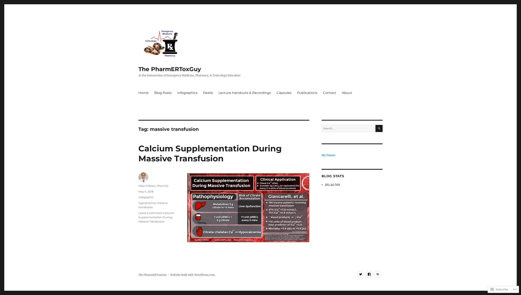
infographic (146, 197)
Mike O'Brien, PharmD (153, 185)
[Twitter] (360, 274)
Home (143, 93)
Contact (329, 93)
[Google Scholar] (377, 274)
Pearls (208, 93)
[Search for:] (348, 128)
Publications (307, 93)
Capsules (284, 93)
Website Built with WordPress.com (192, 275)
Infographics (187, 93)
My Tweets (329, 155)
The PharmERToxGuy (169, 69)
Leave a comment (150, 213)
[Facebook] (369, 274)
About (347, 93)
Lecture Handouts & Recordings (245, 93)
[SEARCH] (379, 128)
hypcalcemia (147, 203)
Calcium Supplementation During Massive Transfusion (210, 153)
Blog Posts (163, 93)
